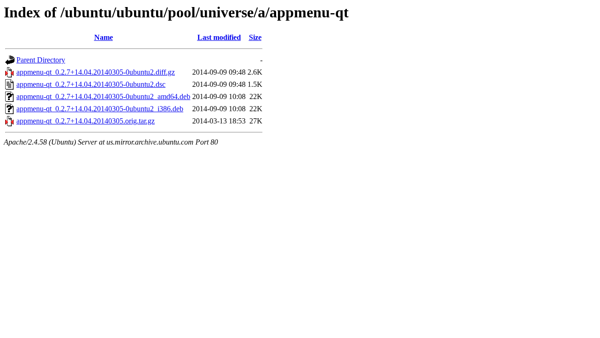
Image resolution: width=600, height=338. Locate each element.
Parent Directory (40, 60)
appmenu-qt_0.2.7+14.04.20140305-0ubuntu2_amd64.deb (103, 96)
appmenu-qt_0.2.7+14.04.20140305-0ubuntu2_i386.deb (99, 109)
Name (103, 37)
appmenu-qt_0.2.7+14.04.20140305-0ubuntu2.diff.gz (95, 72)
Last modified (219, 37)
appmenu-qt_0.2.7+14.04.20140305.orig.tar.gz (85, 121)
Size (255, 37)
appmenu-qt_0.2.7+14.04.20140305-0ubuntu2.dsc (90, 84)
